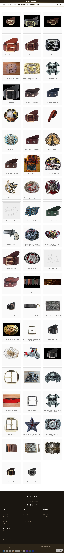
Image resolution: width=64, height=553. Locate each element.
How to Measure (26, 516)
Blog (19, 4)
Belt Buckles (5, 521)
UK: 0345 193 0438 (8, 532)
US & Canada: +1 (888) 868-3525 (11, 534)
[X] (37, 505)
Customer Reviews (27, 521)
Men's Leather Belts (7, 516)
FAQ (24, 511)
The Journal (45, 514)
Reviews (14, 4)
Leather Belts (5, 514)
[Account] (57, 4)
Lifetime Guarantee (27, 519)
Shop (3, 4)
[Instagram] (27, 505)
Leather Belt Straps (7, 511)
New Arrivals (23, 4)
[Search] (55, 4)
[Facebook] (30, 505)
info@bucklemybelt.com (9, 539)
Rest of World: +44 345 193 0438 (11, 537)
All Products (5, 523)
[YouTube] (33, 505)
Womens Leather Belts (7, 519)
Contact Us (25, 514)
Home (3, 8)
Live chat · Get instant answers (11, 530)
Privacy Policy (46, 516)
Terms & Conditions (47, 519)
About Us (9, 4)
